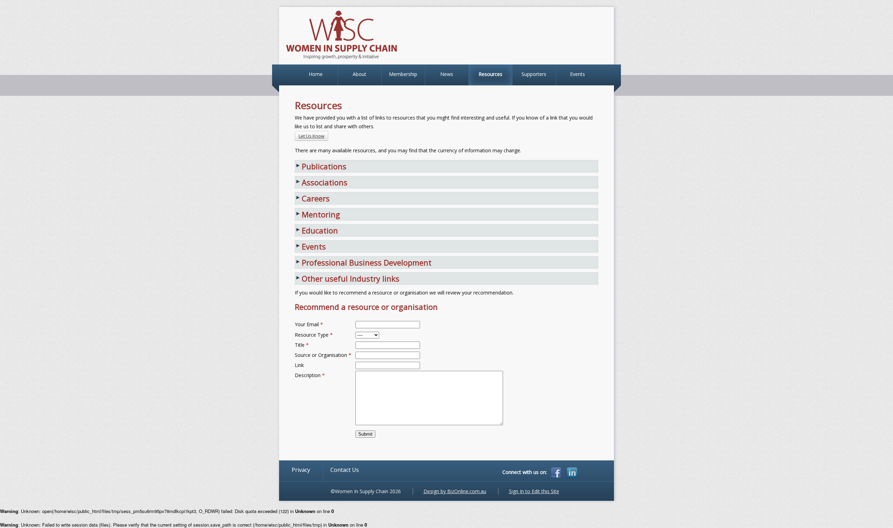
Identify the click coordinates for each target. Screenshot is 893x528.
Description (310, 375)
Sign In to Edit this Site (534, 491)
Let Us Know (311, 136)
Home (316, 74)
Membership (403, 74)
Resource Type (314, 334)
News (446, 74)
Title (302, 345)
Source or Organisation (323, 355)
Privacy (301, 470)
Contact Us (344, 470)
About (359, 74)
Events (577, 74)
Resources (490, 74)
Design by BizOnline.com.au (454, 491)
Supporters (533, 74)
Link (299, 365)
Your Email (309, 324)
